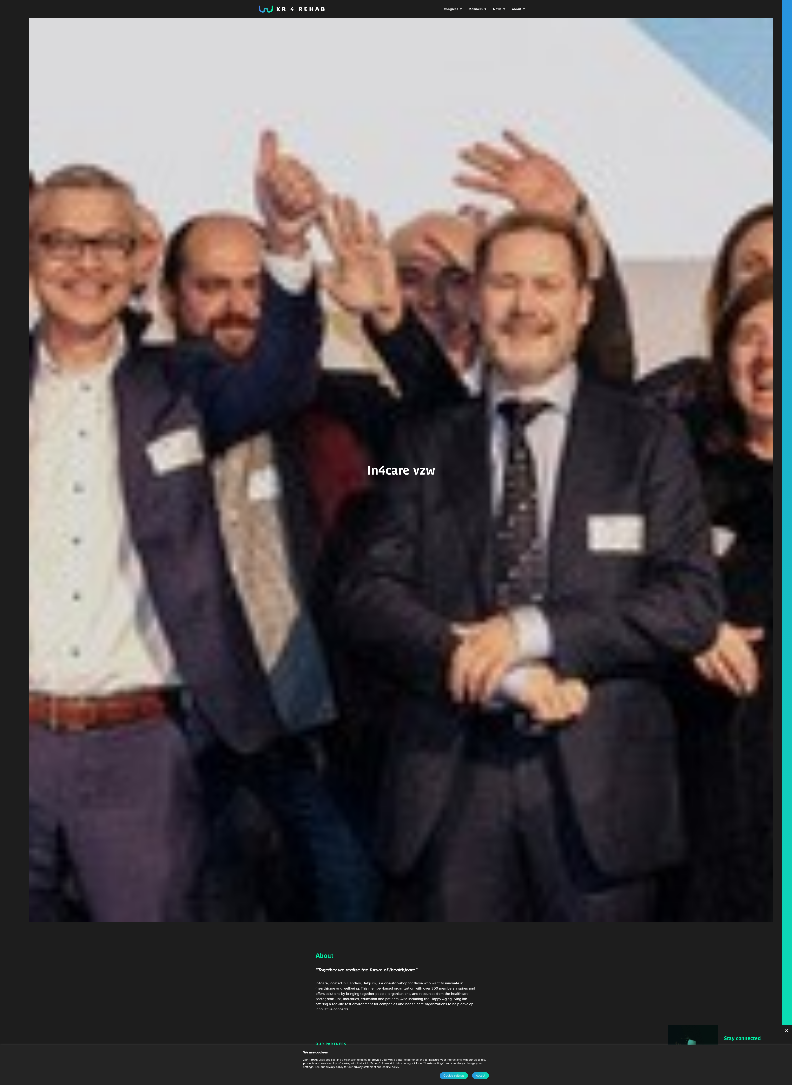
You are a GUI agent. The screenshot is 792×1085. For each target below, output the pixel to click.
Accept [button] (480, 1075)
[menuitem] (452, 9)
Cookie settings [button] (453, 1075)
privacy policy (334, 1067)
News (497, 9)
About (516, 9)
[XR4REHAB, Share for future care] (292, 9)
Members (476, 9)
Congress (451, 9)
